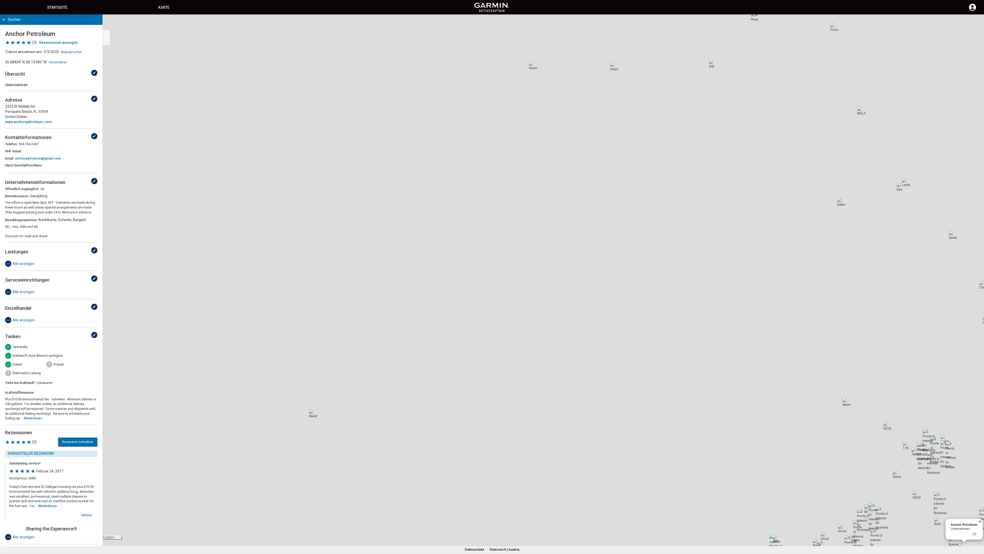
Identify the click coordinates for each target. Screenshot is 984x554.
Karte (163, 7)
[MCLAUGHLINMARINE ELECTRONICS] (861, 111)
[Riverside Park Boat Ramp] (533, 66)
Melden (86, 515)
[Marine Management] (847, 402)
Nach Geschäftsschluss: (24, 165)
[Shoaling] (825, 536)
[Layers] (975, 23)
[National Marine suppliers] (841, 202)
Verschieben (57, 62)
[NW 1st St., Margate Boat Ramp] (713, 64)
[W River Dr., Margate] (755, 16)
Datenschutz (474, 549)
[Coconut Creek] (834, 27)
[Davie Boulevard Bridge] (897, 474)
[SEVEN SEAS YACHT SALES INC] (887, 426)
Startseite (57, 7)
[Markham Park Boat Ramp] (313, 414)
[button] (977, 531)
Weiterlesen (33, 418)
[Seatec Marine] (953, 235)
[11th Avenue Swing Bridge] (907, 445)
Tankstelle (20, 347)
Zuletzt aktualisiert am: (24, 52)
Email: (9, 158)
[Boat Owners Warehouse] (938, 521)
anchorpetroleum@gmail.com (38, 158)
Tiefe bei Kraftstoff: (20, 383)
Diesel (17, 364)
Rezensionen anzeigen (58, 42)
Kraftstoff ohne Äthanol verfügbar (38, 356)
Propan (59, 364)
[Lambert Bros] (906, 182)
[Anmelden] (972, 10)
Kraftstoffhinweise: (19, 392)
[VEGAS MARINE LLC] (917, 495)
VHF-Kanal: (13, 151)
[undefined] (94, 73)
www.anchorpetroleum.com (28, 122)
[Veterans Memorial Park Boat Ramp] (614, 67)
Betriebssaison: (17, 196)
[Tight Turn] (915, 452)
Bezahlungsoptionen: (21, 220)
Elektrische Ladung (27, 373)
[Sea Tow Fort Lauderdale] (901, 187)
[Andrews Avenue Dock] (945, 439)
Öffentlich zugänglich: (22, 189)
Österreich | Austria (504, 549)
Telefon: (11, 144)
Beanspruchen (71, 52)
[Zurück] (4, 19)
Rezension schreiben (77, 442)
